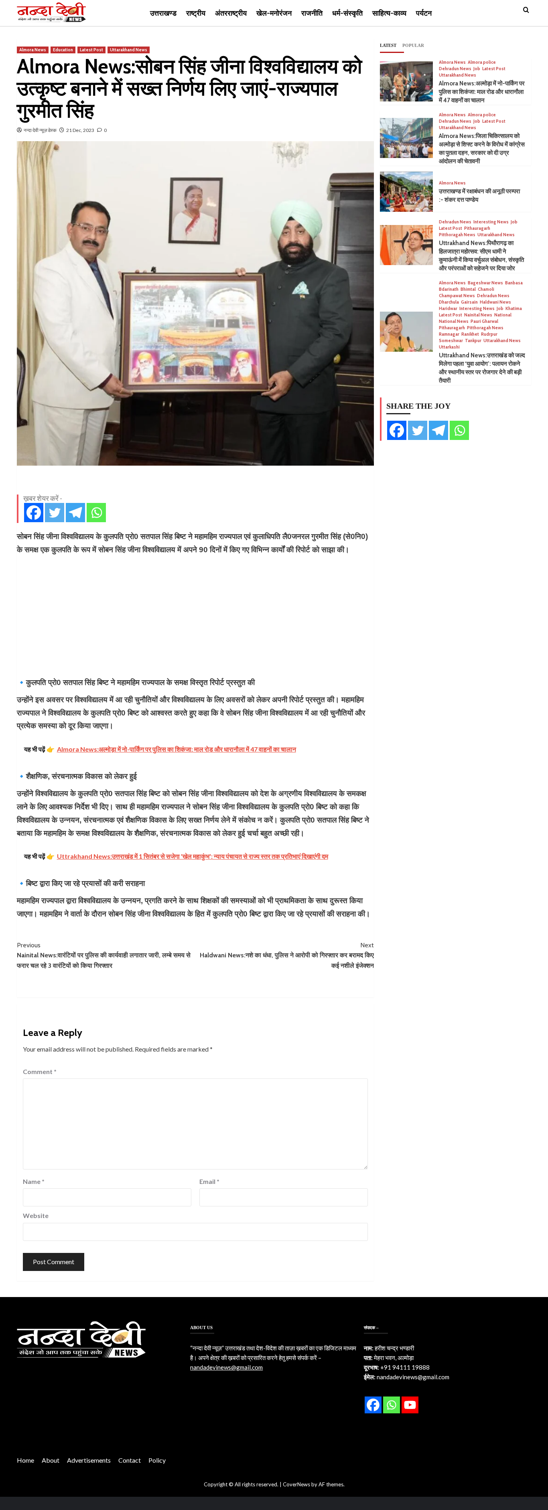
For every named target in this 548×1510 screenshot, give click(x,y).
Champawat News (457, 296)
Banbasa (514, 283)
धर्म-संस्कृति (347, 13)
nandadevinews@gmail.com (226, 1367)
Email (209, 1181)
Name (34, 1181)
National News (454, 321)
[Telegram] (75, 512)
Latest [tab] (388, 45)
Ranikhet (470, 334)
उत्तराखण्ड (163, 13)
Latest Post (91, 50)
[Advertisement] (195, 616)
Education (63, 50)
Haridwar (448, 308)
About (50, 1460)
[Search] (526, 10)
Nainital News (478, 315)
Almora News (32, 50)
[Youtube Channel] (410, 1404)
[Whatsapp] (96, 512)
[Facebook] (33, 512)
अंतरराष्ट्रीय (231, 13)
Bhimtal (468, 289)
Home (25, 1460)
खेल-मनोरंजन (274, 13)
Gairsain (469, 302)
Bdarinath (449, 289)
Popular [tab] (413, 45)
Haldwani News (495, 302)
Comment (40, 1071)
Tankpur (473, 340)
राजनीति (312, 13)
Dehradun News (455, 69)
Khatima (513, 308)
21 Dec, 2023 (80, 130)
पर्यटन (424, 13)
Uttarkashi (449, 347)
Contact (129, 1460)
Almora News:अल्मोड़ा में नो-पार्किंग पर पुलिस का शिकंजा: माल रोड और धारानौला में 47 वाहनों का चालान (482, 92)
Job (476, 69)
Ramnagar (449, 334)
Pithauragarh (477, 228)
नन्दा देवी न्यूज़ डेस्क (40, 130)
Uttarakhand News (128, 50)
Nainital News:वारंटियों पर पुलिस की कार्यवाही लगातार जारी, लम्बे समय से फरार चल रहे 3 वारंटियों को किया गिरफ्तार (104, 955)
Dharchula (449, 302)
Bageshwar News (485, 283)
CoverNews (296, 1484)
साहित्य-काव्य (389, 13)
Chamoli (486, 289)
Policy (157, 1460)
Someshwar (451, 340)
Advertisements (89, 1460)
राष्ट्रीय (195, 13)
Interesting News (491, 222)
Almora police (482, 62)
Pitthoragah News (457, 235)
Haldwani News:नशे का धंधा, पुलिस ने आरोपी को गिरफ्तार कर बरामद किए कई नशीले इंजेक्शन (287, 955)
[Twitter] (54, 512)
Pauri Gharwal (484, 321)
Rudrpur (489, 334)
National (502, 315)
